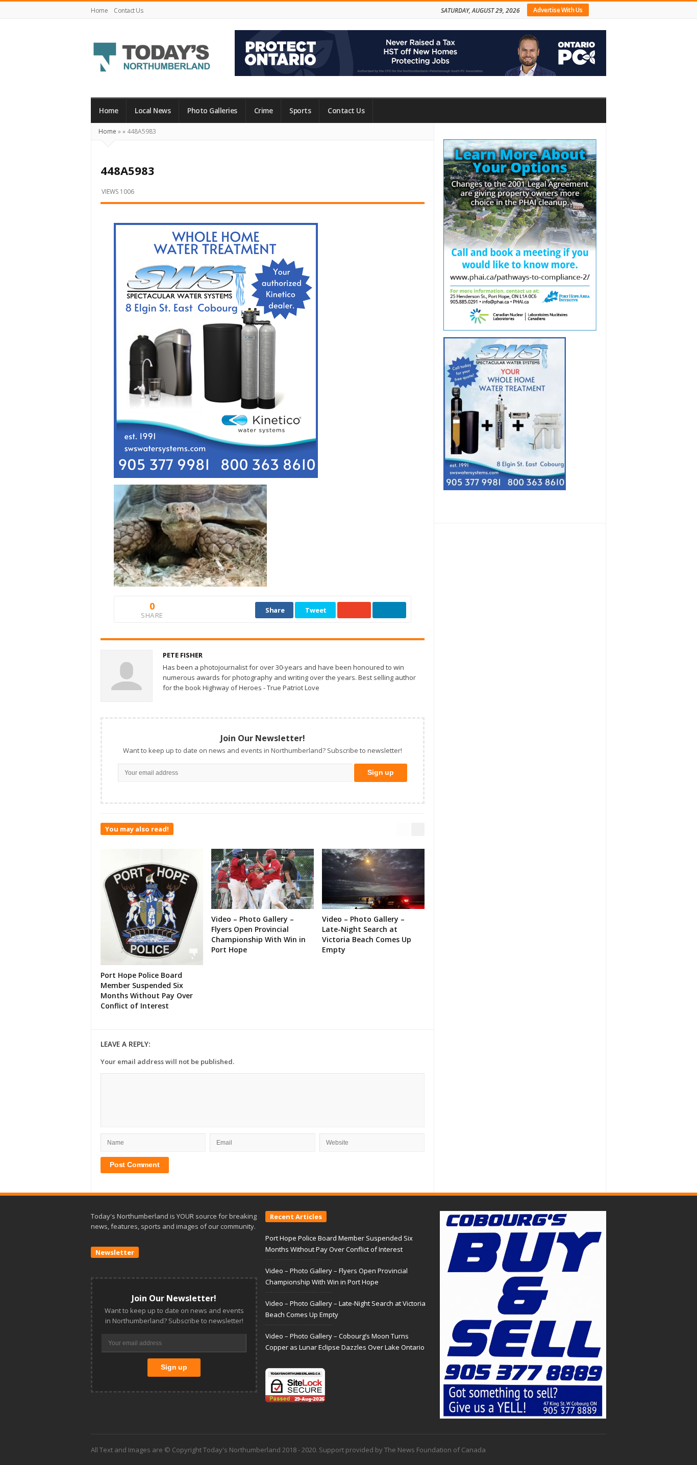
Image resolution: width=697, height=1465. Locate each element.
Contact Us (128, 10)
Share (275, 610)
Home (99, 10)
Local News (152, 110)
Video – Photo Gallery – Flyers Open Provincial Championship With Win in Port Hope (258, 934)
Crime (263, 110)
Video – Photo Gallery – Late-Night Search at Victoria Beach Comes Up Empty (366, 934)
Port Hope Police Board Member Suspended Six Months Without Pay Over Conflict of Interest (147, 990)
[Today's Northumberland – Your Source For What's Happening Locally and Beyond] (152, 58)
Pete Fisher (183, 655)
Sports (300, 110)
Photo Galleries (212, 110)
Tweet (316, 610)
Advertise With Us (558, 10)
